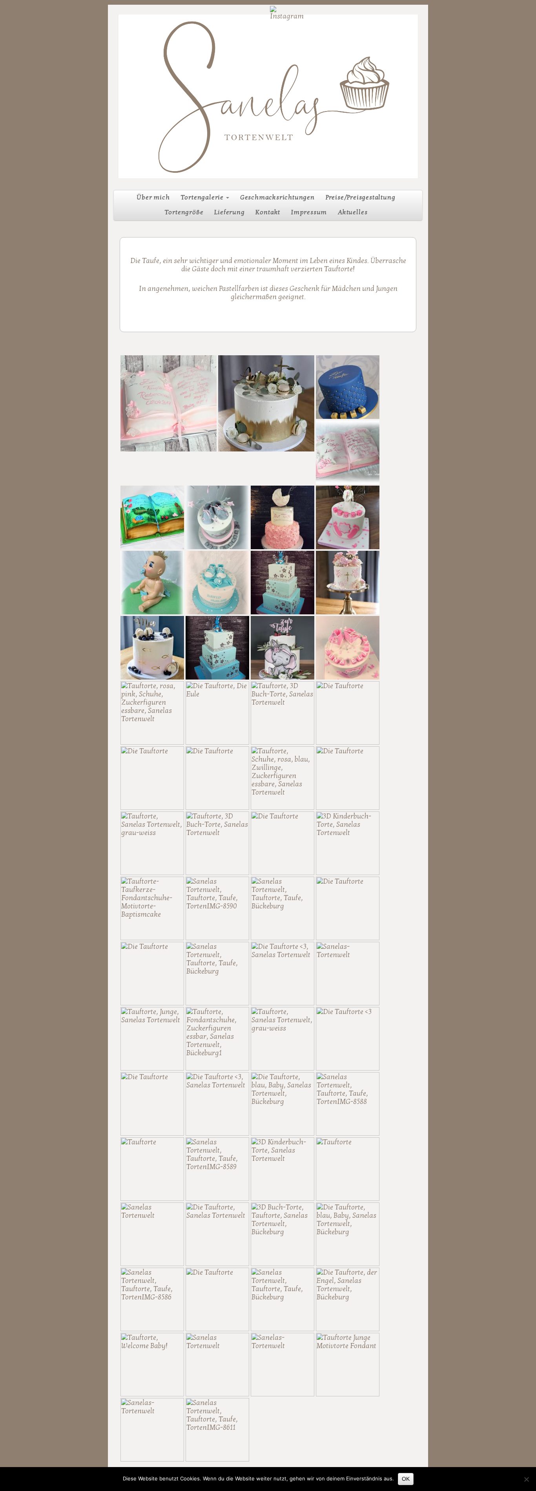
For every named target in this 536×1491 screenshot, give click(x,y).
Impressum (309, 212)
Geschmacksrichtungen (277, 197)
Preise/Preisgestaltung (361, 197)
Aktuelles (352, 212)
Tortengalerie (202, 197)
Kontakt (267, 212)
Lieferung (229, 212)
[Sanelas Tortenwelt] (268, 96)
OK (406, 1479)
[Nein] (526, 1479)
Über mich (153, 197)
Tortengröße (184, 212)
